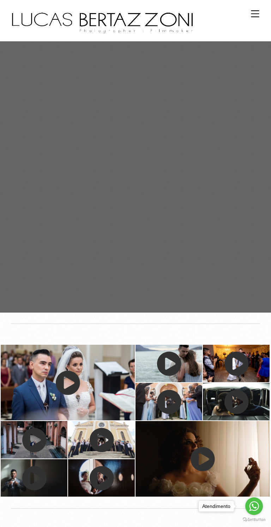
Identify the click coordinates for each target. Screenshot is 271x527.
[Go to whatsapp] (254, 506)
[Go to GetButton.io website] (254, 519)
